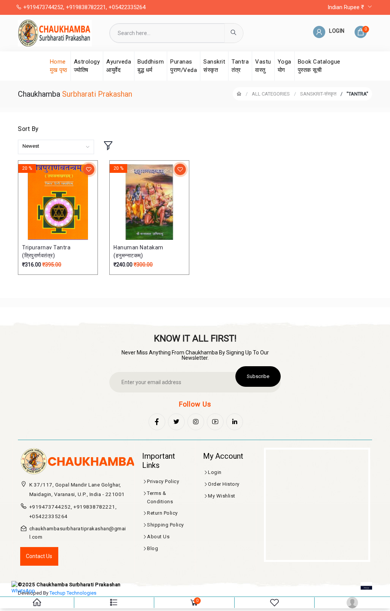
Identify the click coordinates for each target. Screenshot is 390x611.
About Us (158, 536)
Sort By (28, 128)
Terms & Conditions (160, 497)
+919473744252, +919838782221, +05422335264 (83, 7)
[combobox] (56, 147)
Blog (152, 548)
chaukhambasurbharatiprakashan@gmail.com (77, 532)
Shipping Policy (165, 525)
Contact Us (39, 556)
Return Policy (162, 513)
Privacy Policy (163, 481)
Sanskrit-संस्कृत (318, 94)
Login (215, 472)
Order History (224, 484)
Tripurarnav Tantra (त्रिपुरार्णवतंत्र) (46, 251)
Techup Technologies (73, 593)
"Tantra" (357, 94)
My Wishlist (221, 496)
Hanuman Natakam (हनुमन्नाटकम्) (138, 251)
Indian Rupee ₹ (347, 7)
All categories (271, 94)
